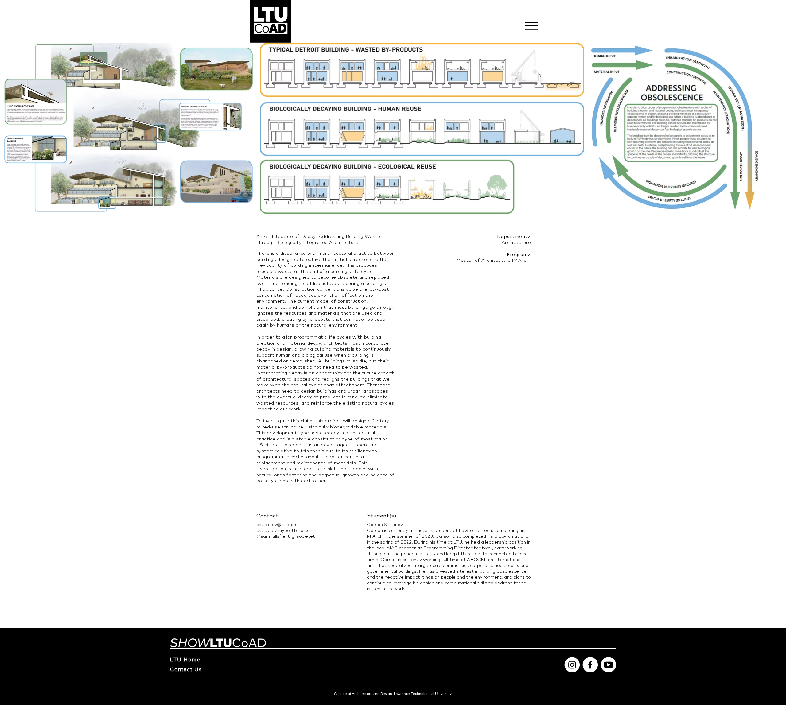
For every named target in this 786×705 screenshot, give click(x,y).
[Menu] (531, 25)
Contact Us (186, 669)
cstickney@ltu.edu (276, 524)
